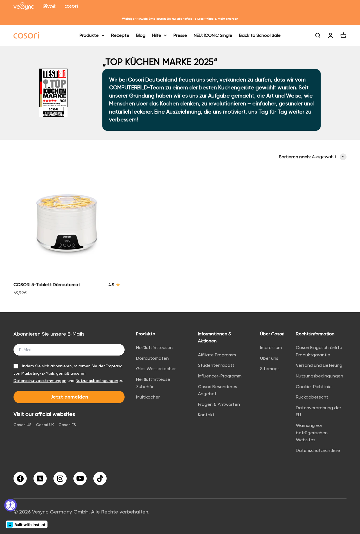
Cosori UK (45, 424)
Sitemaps (270, 368)
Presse (180, 35)
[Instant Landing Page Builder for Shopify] (27, 524)
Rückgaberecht (312, 397)
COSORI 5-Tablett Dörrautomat (47, 284)
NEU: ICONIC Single (213, 35)
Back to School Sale (260, 35)
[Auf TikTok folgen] (100, 478)
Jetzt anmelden (69, 397)
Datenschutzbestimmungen (40, 380)
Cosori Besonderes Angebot (217, 390)
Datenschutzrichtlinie (318, 450)
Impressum (271, 347)
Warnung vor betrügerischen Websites (312, 432)
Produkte (89, 35)
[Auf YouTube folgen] (80, 478)
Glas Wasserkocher (156, 368)
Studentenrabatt (216, 365)
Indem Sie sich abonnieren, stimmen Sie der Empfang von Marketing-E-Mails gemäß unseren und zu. (69, 373)
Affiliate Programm (217, 354)
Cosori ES (67, 424)
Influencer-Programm (220, 376)
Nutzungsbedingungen (97, 380)
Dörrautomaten (152, 358)
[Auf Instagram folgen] (60, 478)
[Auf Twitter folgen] (40, 478)
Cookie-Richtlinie (314, 386)
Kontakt (206, 414)
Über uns (269, 358)
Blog (140, 35)
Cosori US (23, 424)
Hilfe (156, 35)
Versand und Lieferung (319, 365)
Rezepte (120, 35)
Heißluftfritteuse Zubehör (153, 383)
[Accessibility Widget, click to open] (10, 505)
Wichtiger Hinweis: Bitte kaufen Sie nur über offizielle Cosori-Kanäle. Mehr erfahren (180, 18)
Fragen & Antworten (219, 404)
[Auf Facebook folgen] (20, 478)
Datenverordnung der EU (318, 411)
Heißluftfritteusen (154, 347)
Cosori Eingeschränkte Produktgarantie (319, 351)
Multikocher (148, 397)
